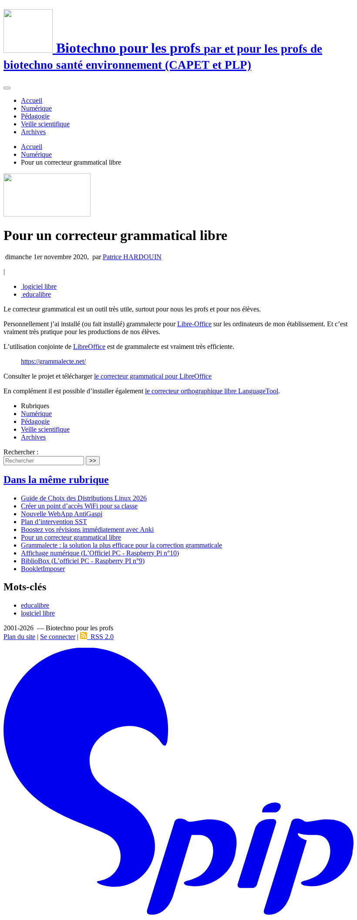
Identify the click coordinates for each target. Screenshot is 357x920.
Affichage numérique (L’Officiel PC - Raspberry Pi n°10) (100, 553)
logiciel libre (39, 286)
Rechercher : (20, 452)
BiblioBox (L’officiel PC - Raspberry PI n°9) (83, 561)
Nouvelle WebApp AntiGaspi (61, 514)
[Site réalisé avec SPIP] (178, 913)
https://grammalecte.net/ (53, 361)
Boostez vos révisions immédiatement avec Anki (87, 529)
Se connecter (57, 636)
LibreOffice (89, 346)
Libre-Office (194, 324)
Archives (33, 131)
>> (92, 460)
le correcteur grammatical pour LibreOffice (153, 376)
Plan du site (19, 636)
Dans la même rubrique (56, 479)
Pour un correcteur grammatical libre (71, 537)
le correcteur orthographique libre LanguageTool (211, 391)
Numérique (36, 108)
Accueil (31, 100)
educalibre (36, 294)
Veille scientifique (45, 124)
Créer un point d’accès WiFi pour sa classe (79, 506)
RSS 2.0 (100, 636)
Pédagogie (35, 116)
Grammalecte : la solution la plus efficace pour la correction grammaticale (121, 545)
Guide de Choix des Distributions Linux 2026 (84, 498)
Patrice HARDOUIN (132, 256)
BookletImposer (43, 568)
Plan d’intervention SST (54, 521)
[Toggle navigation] (6, 88)
